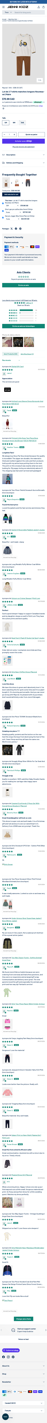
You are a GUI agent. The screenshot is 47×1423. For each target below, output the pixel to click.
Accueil (4, 19)
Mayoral (4, 88)
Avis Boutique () (27, 354)
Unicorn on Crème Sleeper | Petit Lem (25, 598)
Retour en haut (23, 1339)
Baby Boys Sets (12, 19)
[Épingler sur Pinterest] (20, 228)
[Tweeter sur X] (11, 228)
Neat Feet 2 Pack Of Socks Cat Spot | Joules (27, 638)
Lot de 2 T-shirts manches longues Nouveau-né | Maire (17, 21)
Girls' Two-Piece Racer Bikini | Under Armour (28, 1004)
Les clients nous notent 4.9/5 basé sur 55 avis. (19, 300)
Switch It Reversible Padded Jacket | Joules (28, 530)
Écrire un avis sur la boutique (23, 326)
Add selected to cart (11, 194)
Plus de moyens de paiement (24, 147)
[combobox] (23, 12)
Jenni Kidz (10, 1417)
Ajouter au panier (31, 134)
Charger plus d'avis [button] (23, 1319)
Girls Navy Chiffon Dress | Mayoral (24, 672)
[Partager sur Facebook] (16, 228)
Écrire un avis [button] (23, 285)
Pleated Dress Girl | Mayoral (21, 1175)
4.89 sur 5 (29, 303)
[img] (23, 303)
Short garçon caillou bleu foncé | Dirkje (19, 209)
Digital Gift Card (17, 366)
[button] (43, 7)
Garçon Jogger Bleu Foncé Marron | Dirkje (19, 216)
